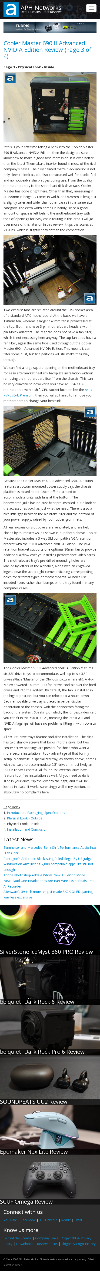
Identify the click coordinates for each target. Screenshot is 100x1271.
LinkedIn (51, 1220)
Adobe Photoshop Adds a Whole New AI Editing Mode (44, 875)
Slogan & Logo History (78, 1243)
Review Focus (47, 1243)
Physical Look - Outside (24, 818)
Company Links (46, 1238)
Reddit (66, 1220)
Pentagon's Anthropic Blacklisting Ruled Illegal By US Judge (47, 858)
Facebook (28, 1220)
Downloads (24, 1243)
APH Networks (41, 7)
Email (78, 1220)
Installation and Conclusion (27, 829)
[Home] (11, 9)
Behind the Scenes (17, 1238)
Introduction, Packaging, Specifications (36, 812)
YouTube (10, 1220)
